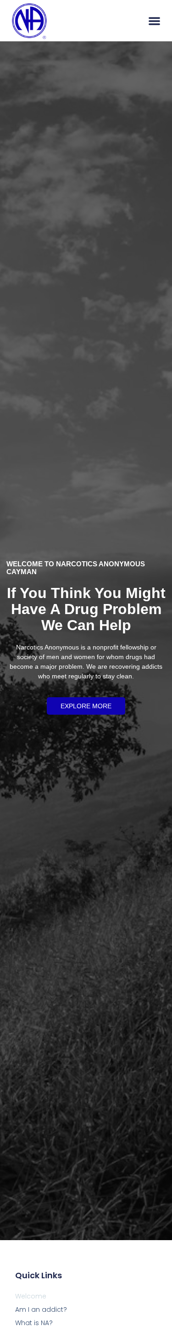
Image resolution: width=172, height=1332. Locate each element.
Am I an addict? (41, 1309)
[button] (154, 20)
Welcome (30, 1296)
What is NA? (34, 1322)
